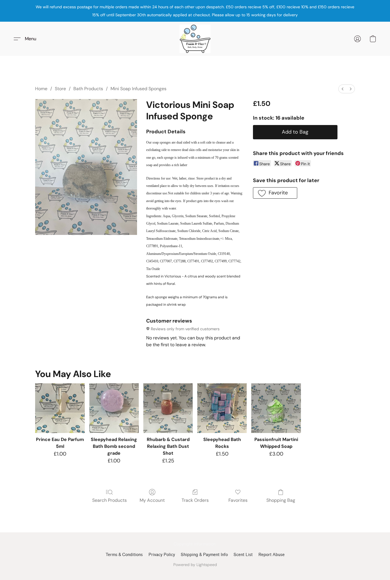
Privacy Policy (161, 554)
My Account (152, 500)
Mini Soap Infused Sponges (138, 89)
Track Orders (195, 500)
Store (60, 89)
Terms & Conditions (124, 554)
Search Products (109, 500)
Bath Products (88, 89)
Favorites (238, 500)
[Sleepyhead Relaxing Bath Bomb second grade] (114, 408)
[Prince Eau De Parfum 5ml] (60, 408)
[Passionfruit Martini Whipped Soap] (276, 408)
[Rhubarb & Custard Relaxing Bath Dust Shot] (168, 408)
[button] (195, 39)
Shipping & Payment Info (204, 554)
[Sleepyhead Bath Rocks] (222, 408)
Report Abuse (271, 554)
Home (41, 89)
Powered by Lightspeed (195, 564)
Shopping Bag (280, 500)
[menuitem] (343, 89)
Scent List (243, 554)
